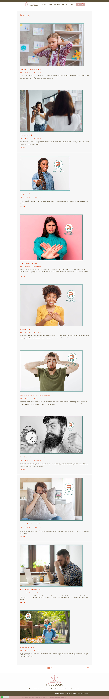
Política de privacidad (83, 693)
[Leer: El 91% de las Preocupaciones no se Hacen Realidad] (51, 371)
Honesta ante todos (25, 329)
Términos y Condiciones (71, 693)
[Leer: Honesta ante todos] (51, 305)
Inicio (43, 4)
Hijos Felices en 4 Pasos (27, 647)
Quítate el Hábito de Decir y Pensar (30, 589)
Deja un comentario (25, 72)
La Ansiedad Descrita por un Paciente (31, 524)
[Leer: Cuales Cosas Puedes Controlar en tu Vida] (51, 434)
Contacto (71, 4)
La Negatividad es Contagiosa (28, 263)
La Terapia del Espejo (26, 135)
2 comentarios (24, 593)
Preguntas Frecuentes (59, 693)
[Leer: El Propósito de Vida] (45, 173)
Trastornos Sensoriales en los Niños (30, 69)
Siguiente (88, 667)
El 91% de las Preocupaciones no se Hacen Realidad (35, 395)
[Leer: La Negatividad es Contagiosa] (51, 237)
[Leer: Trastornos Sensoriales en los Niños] (52, 44)
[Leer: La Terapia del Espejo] (51, 111)
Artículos (64, 4)
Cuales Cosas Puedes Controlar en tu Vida (32, 457)
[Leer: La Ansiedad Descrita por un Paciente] (51, 499)
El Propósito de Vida (26, 194)
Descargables (57, 4)
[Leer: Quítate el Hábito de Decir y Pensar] (51, 565)
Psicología (36, 72)
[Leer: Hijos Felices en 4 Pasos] (45, 627)
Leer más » (23, 82)
